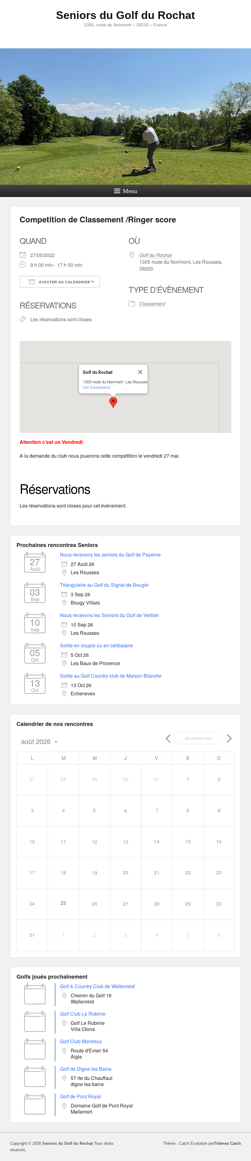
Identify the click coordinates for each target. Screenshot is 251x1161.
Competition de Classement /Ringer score (98, 219)
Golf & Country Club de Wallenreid (97, 986)
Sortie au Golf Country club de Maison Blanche (111, 675)
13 (125, 841)
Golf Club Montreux (81, 1041)
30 (125, 779)
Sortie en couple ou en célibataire (96, 645)
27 (125, 903)
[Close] (140, 372)
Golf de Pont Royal (80, 1096)
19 (94, 872)
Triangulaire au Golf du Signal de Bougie (104, 584)
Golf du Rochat (155, 255)
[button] (113, 402)
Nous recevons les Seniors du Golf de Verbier (109, 615)
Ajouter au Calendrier (64, 282)
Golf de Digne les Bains (85, 1068)
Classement (152, 303)
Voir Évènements (97, 387)
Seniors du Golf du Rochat (125, 15)
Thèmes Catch (227, 1143)
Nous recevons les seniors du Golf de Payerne (110, 554)
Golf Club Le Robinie (83, 1013)
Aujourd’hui (198, 738)
